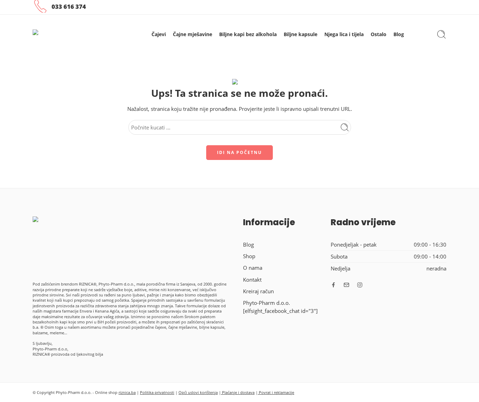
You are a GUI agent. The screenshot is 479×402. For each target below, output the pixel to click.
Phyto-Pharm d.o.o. (266, 303)
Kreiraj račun (258, 291)
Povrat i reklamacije (276, 392)
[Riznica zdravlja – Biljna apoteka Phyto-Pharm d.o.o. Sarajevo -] (76, 34)
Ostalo (378, 34)
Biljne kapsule (300, 34)
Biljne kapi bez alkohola (248, 34)
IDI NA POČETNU (239, 152)
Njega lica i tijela (344, 34)
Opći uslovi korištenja (198, 392)
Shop (249, 256)
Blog (398, 34)
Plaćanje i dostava (238, 392)
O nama (252, 267)
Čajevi (158, 34)
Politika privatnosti (157, 392)
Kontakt (252, 279)
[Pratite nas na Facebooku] (333, 285)
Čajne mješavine (192, 34)
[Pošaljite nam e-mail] (346, 285)
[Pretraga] (441, 34)
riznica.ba (127, 392)
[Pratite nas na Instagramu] (360, 285)
